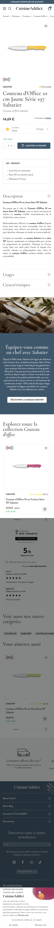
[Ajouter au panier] (45, 509)
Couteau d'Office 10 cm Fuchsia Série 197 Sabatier (25, 501)
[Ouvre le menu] (4, 8)
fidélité (48, 118)
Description (13, 196)
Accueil (6, 16)
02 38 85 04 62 (14, 885)
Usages (8, 274)
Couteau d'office (40, 16)
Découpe (15, 16)
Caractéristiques (16, 284)
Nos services (8, 821)
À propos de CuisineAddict (15, 813)
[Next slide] (46, 519)
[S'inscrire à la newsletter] (50, 844)
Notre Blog (8, 806)
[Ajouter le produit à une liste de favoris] (45, 26)
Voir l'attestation (26, 539)
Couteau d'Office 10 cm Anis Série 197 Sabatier (25, 710)
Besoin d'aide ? (9, 798)
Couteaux (26, 16)
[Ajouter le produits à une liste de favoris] (46, 448)
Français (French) (25, 871)
